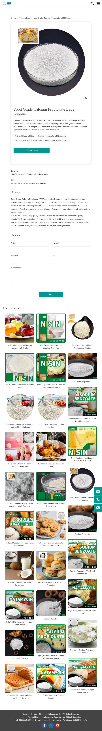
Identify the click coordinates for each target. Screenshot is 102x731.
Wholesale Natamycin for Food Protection (51, 583)
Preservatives (24, 18)
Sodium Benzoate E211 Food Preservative (82, 572)
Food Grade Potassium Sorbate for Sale (51, 425)
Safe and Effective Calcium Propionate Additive (19, 465)
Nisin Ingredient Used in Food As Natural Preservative (51, 386)
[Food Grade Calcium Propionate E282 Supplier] (82, 480)
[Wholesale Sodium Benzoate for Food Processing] (82, 401)
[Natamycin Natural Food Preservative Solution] (82, 328)
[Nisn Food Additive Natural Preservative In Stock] (82, 441)
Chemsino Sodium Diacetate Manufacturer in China (51, 544)
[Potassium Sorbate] (19, 643)
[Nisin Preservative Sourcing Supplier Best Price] (51, 328)
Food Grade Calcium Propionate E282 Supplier (82, 499)
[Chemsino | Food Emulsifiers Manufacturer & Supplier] (14, 3)
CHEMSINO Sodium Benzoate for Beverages (20, 583)
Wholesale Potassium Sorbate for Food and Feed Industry (20, 425)
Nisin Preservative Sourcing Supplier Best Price (51, 346)
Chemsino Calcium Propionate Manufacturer (82, 651)
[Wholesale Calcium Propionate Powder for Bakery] (19, 678)
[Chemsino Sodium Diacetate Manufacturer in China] (51, 525)
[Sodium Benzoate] (82, 518)
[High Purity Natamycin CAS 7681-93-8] (82, 593)
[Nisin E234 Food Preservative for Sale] (19, 367)
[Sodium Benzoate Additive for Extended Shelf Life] (19, 328)
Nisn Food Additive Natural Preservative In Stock (82, 459)
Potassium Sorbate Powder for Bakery (51, 465)
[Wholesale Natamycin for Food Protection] (51, 565)
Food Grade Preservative (55, 140)
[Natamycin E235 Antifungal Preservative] (82, 672)
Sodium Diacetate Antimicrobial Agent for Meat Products (20, 504)
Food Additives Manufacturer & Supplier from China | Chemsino (54, 717)
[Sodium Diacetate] (51, 603)
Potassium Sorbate (20, 658)
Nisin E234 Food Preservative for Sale (20, 386)
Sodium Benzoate (82, 534)
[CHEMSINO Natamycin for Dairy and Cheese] (19, 604)
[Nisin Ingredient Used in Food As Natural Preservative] (51, 367)
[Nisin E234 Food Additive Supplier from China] (51, 486)
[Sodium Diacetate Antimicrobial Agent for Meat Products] (19, 486)
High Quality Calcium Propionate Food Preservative (29, 174)
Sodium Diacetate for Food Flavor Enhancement (19, 544)
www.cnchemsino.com (28, 97)
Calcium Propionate (82, 382)
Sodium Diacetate (51, 619)
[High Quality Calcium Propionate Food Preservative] (51, 638)
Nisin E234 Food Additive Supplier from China (51, 504)
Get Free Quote (31, 150)
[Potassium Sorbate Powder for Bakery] (51, 446)
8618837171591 (26, 720)
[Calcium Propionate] (82, 366)
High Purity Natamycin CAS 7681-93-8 (82, 611)
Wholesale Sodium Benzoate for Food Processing (82, 419)
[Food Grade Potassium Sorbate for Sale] (51, 407)
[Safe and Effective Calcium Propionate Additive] (19, 446)
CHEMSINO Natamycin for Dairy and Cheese (19, 623)
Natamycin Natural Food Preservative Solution (82, 346)
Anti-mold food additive (24, 136)
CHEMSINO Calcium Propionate (28, 140)
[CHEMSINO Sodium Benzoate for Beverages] (19, 565)
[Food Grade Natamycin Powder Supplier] (51, 678)
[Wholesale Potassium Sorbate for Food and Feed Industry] (19, 407)
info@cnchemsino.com (51, 720)
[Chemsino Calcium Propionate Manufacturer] (82, 633)
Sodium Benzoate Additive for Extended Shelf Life (19, 346)
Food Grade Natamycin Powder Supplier (51, 696)
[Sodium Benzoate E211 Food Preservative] (82, 554)
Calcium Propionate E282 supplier (51, 136)
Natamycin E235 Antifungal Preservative (82, 691)
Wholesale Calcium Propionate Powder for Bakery (29, 183)
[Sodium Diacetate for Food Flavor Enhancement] (19, 525)
